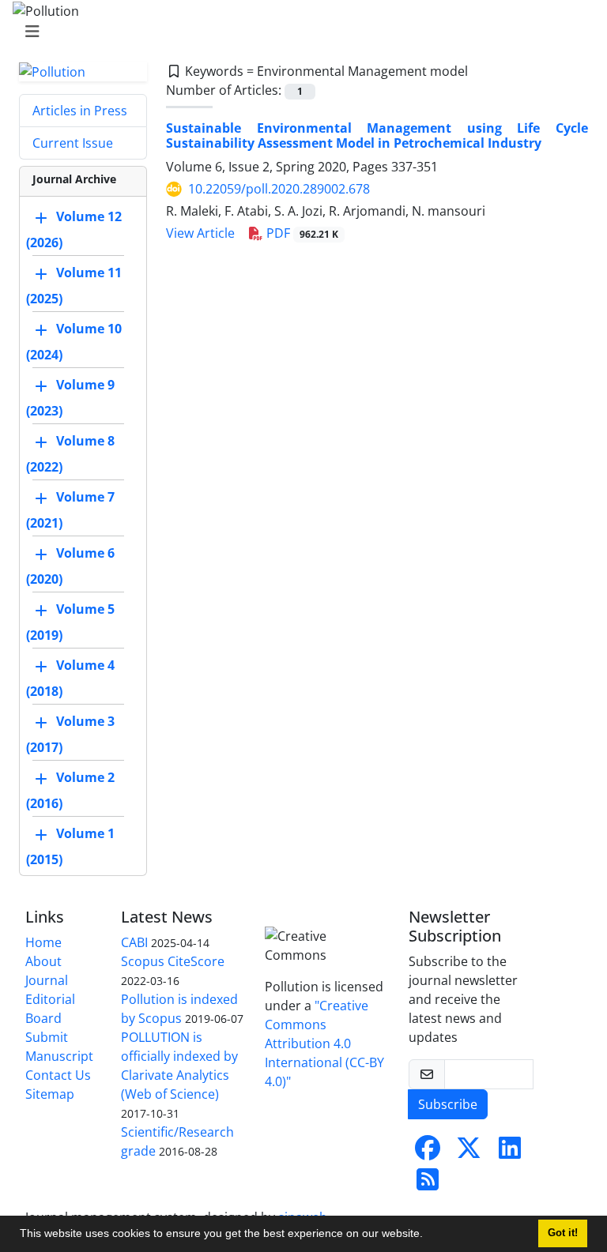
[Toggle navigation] (299, 32)
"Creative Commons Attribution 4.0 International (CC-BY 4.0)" (324, 1043)
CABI (134, 942)
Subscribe (447, 1104)
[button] (428, 1235)
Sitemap (49, 1094)
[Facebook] (428, 1152)
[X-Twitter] (469, 1152)
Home (43, 942)
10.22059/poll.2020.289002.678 (279, 188)
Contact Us (58, 1075)
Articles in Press (79, 110)
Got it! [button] (563, 1233)
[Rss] (428, 1184)
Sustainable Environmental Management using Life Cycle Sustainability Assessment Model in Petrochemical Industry (377, 135)
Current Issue (72, 143)
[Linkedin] (510, 1152)
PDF (300, 233)
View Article (200, 233)
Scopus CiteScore (172, 961)
